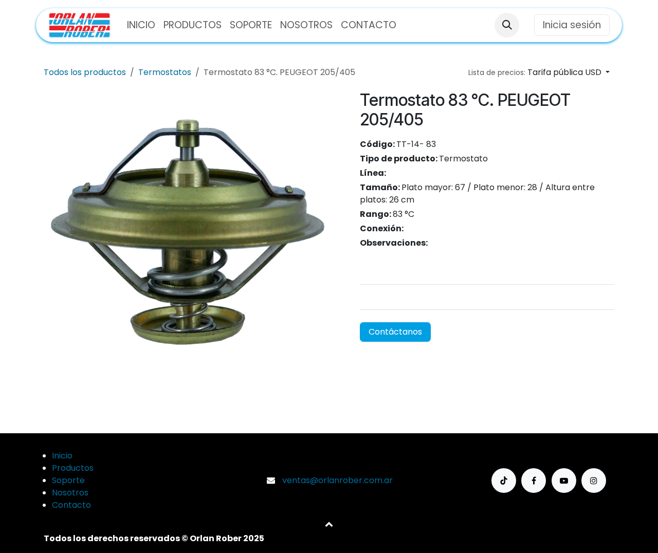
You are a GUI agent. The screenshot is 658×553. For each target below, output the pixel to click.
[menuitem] (141, 25)
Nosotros (70, 493)
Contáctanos (395, 332)
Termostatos (164, 72)
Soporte (68, 480)
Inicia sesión (572, 25)
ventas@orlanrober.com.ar (337, 480)
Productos (73, 468)
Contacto (71, 505)
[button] (507, 25)
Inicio (62, 456)
